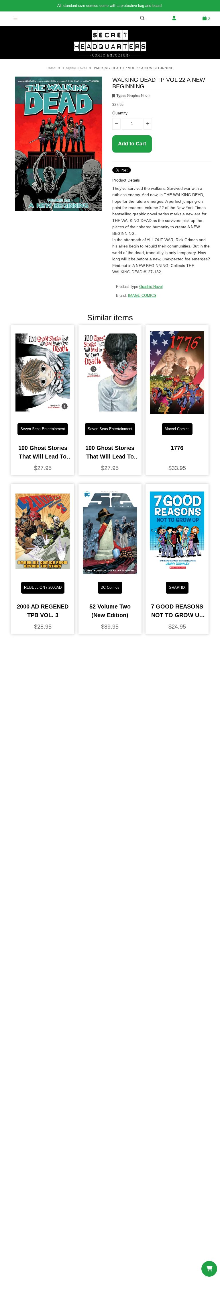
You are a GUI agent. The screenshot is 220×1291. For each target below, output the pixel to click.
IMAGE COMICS (142, 295)
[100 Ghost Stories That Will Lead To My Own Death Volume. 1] (42, 414)
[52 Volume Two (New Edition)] (110, 573)
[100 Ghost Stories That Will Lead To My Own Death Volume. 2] (110, 414)
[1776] (177, 414)
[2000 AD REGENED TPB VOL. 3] (42, 573)
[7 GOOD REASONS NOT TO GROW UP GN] (177, 573)
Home (51, 68)
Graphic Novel (75, 68)
